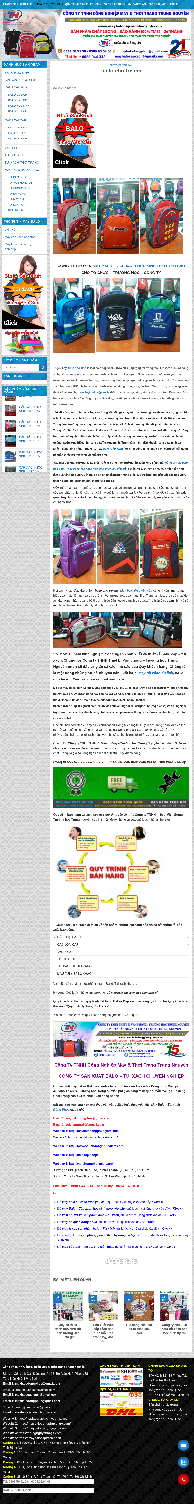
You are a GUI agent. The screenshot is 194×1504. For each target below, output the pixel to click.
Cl (167, 1215)
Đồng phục (159, 1086)
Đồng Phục (61, 1109)
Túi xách (141, 1086)
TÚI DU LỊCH (14, 155)
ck (173, 1215)
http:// (93, 1131)
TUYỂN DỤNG (157, 4)
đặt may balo (74, 1086)
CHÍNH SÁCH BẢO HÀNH (110, 4)
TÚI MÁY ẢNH (16, 199)
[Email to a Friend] (121, 1261)
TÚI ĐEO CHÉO (17, 177)
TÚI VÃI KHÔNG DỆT (21, 182)
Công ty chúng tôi (127, 725)
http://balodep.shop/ (83, 1155)
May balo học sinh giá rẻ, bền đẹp (21, 247)
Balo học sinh (97, 1086)
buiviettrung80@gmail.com (78, 706)
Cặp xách (116, 448)
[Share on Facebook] (108, 1261)
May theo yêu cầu (50, 4)
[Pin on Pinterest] (128, 1261)
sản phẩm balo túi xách (78, 734)
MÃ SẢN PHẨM (137, 4)
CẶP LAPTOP (16, 133)
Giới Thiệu (27, 4)
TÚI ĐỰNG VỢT (18, 193)
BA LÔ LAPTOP (17, 100)
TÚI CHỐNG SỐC (19, 188)
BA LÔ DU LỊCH (17, 94)
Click (102, 1006)
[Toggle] (187, 937)
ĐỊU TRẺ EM (15, 210)
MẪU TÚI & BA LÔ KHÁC (22, 169)
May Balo (157, 1104)
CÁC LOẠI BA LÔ (16, 87)
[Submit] (43, 367)
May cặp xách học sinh (20, 237)
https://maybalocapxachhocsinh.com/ (93, 1137)
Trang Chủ (10, 4)
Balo (106, 448)
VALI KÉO (11, 148)
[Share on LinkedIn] (135, 1261)
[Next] (190, 1320)
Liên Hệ (173, 4)
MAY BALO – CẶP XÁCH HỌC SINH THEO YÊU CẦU (139, 266)
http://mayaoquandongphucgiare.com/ (96, 1146)
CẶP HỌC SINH (17, 138)
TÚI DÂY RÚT (16, 204)
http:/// (91, 1163)
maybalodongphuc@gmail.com (87, 1118)
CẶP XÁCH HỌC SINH (20, 80)
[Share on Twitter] (114, 1261)
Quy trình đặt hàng (80, 1006)
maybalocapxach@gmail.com (36, 1394)
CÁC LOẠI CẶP (15, 120)
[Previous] (52, 1320)
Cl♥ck (158, 1202)
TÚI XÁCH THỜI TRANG (22, 162)
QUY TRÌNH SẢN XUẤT (79, 4)
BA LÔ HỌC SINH (17, 72)
